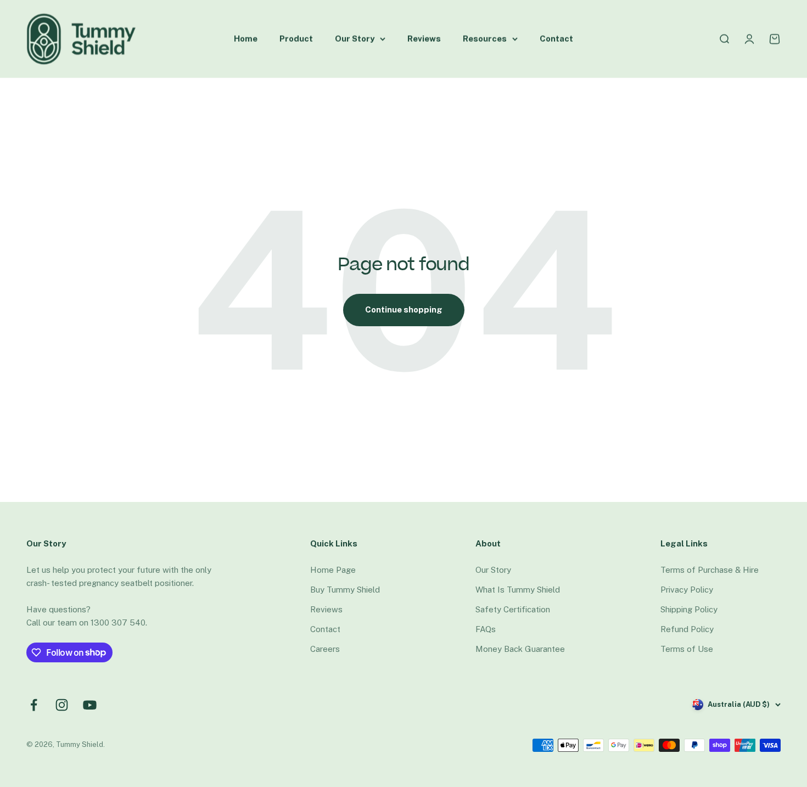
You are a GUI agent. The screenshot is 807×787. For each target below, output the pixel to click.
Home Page (333, 569)
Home (245, 38)
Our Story (354, 38)
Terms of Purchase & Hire (709, 569)
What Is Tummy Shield (517, 589)
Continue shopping (403, 309)
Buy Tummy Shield (345, 589)
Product (296, 38)
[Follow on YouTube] (89, 704)
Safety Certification (512, 609)
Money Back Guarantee (520, 649)
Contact (556, 38)
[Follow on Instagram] (61, 704)
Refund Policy (687, 629)
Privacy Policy (686, 589)
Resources (485, 38)
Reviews (424, 38)
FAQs (485, 629)
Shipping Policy (689, 609)
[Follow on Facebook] (33, 704)
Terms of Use (686, 649)
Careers (325, 649)
